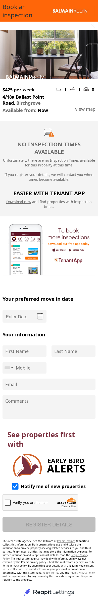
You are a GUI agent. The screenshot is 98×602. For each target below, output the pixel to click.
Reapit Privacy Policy (82, 572)
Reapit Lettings (66, 541)
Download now (18, 201)
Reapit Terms (50, 572)
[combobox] (8, 367)
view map (85, 109)
